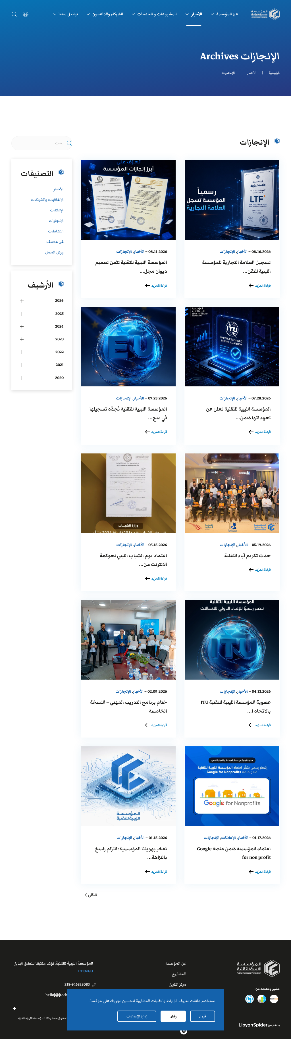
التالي (92, 895)
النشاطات (56, 231)
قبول (202, 1016)
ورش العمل (54, 252)
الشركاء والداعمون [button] (107, 14)
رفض (173, 1016)
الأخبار (242, 252)
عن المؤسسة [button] (227, 14)
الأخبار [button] (196, 14)
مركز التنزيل (177, 984)
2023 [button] (59, 339)
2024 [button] (59, 326)
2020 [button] (59, 378)
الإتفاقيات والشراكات (47, 200)
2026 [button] (59, 300)
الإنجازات (227, 252)
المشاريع (179, 974)
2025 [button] (59, 314)
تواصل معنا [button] (68, 14)
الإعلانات (228, 838)
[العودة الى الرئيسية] (265, 14)
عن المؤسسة (175, 963)
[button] (14, 14)
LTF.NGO (85, 971)
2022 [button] (59, 352)
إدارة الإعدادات (136, 1016)
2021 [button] (60, 365)
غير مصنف (55, 242)
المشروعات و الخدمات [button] (157, 14)
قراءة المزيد (263, 285)
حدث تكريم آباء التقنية (247, 555)
